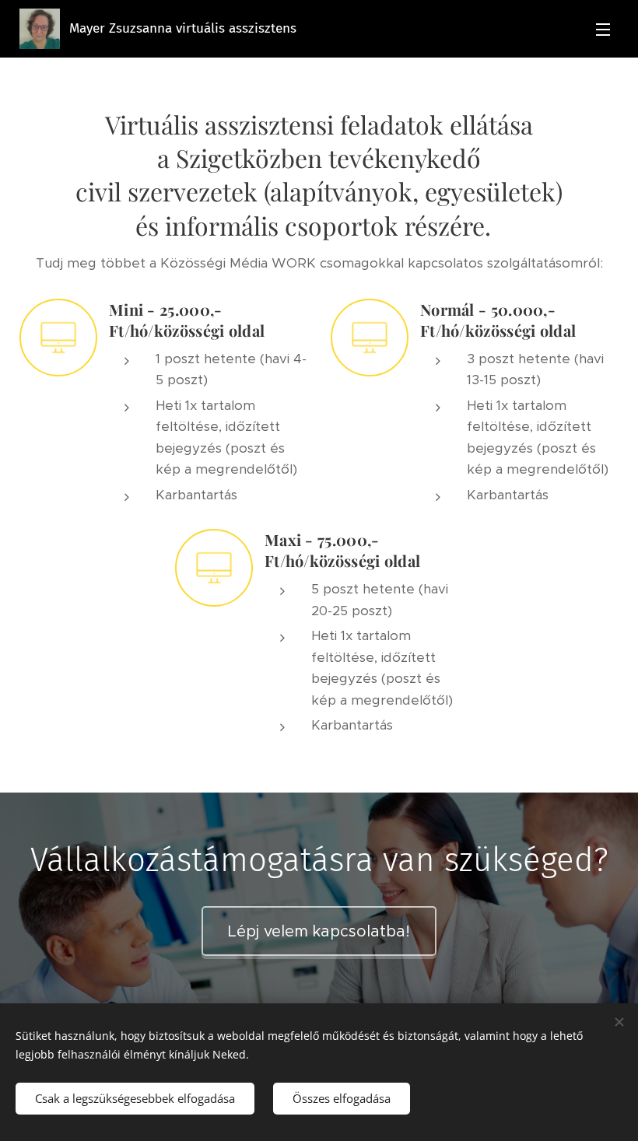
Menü (603, 28)
